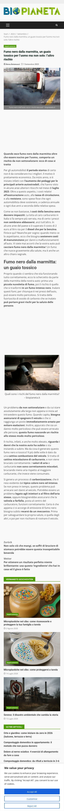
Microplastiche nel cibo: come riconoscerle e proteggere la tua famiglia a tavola (32, 601)
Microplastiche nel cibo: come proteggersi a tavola (32, 649)
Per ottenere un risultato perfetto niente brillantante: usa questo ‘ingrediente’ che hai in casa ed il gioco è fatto (32, 564)
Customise (32, 799)
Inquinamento (10, 46)
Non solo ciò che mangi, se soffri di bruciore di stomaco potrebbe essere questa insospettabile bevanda (32, 547)
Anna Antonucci (13, 64)
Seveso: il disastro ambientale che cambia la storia (32, 694)
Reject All (32, 806)
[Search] (57, 25)
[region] (32, 787)
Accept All (32, 791)
